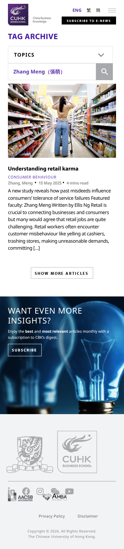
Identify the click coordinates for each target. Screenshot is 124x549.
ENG (77, 10)
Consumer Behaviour (32, 177)
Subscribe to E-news (89, 20)
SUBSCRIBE (24, 350)
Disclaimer (88, 516)
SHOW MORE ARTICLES (61, 273)
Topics (24, 54)
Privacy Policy (52, 516)
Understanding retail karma (43, 168)
